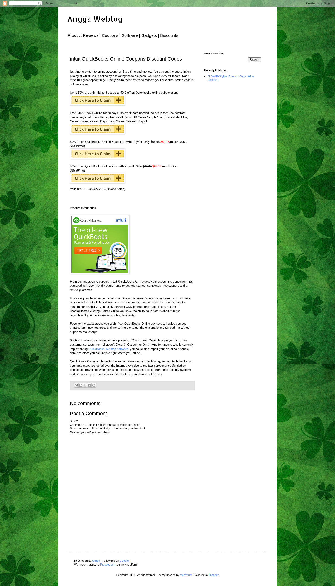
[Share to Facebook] (89, 385)
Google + (125, 560)
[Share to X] (85, 385)
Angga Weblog (95, 18)
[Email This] (76, 385)
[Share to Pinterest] (93, 385)
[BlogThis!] (80, 385)
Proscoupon (107, 564)
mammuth (186, 575)
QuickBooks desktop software (108, 349)
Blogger (214, 575)
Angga (96, 560)
